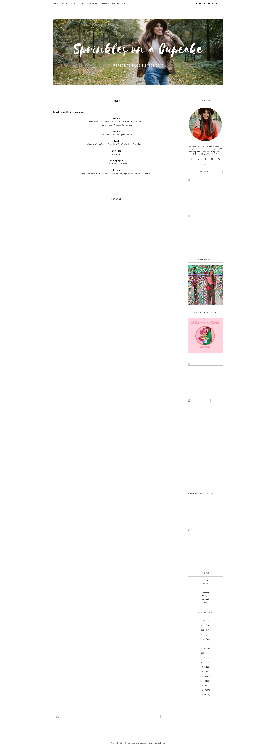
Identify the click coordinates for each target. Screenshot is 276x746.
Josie (108, 163)
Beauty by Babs (122, 121)
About (64, 4)
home (205, 589)
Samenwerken (118, 4)
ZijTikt (129, 124)
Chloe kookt (92, 144)
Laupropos (107, 124)
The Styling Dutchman (121, 134)
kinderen (205, 592)
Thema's (103, 4)
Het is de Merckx (89, 173)
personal (205, 599)
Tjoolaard (128, 173)
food (205, 586)
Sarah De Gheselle (143, 173)
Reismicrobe (116, 173)
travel (205, 602)
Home (56, 4)
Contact (73, 4)
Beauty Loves (137, 121)
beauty (205, 580)
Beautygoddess (95, 121)
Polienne (105, 134)
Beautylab (109, 121)
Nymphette (119, 124)
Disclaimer (92, 4)
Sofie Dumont (139, 144)
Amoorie (116, 154)
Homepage (116, 199)
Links (82, 4)
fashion (205, 583)
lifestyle (205, 595)
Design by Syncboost (156, 743)
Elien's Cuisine (124, 144)
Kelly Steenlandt (119, 163)
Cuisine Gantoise (108, 144)
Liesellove (104, 173)
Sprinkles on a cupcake (137, 743)
